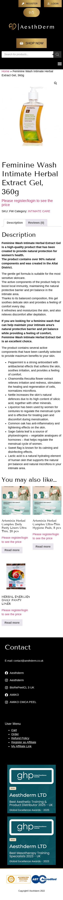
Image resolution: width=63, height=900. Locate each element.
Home (5, 71)
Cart (14, 730)
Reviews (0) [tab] (36, 222)
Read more (12, 550)
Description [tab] (15, 222)
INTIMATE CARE (39, 211)
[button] (55, 83)
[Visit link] (31, 789)
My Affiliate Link (21, 746)
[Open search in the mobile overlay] (31, 54)
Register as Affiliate (23, 742)
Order (15, 734)
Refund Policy (20, 738)
